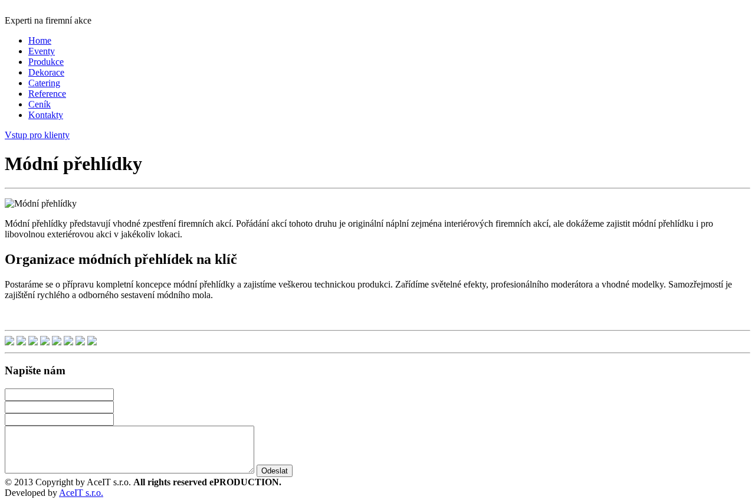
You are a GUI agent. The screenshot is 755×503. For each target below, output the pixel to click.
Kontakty (45, 115)
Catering (44, 83)
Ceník (39, 104)
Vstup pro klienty (37, 135)
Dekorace (46, 72)
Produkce (46, 62)
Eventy (41, 51)
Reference (47, 94)
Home (39, 40)
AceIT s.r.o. (81, 493)
